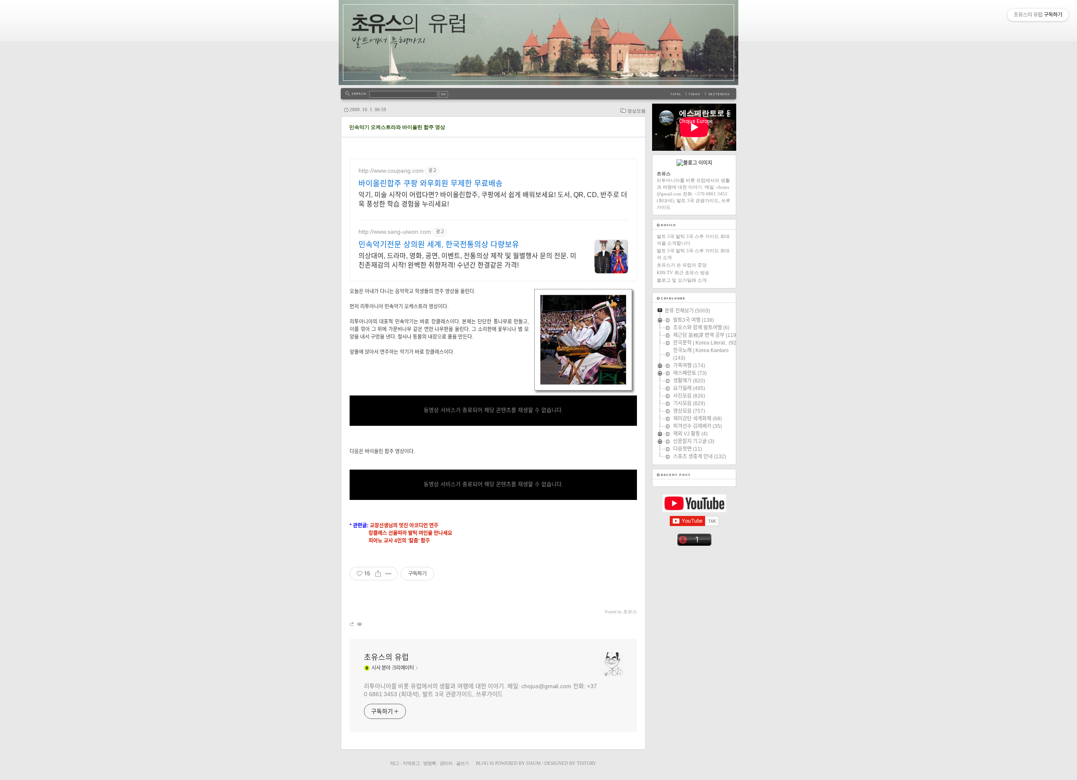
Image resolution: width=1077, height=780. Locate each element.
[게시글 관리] (388, 573)
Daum (533, 763)
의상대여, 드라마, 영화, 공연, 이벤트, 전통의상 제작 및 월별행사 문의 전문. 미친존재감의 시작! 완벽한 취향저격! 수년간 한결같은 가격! (467, 260)
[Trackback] (352, 624)
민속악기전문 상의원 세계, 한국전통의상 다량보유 (438, 244)
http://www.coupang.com (391, 170)
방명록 (429, 763)
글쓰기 (462, 763)
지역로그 (411, 763)
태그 (394, 763)
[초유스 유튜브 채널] (694, 510)
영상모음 (636, 110)
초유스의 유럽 (386, 657)
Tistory (586, 763)
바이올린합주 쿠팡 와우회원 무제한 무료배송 (430, 183)
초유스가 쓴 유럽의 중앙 (682, 264)
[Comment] (359, 624)
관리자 (446, 763)
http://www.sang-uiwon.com (394, 231)
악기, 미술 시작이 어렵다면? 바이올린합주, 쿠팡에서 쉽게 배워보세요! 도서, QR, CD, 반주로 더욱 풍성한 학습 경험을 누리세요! (492, 199)
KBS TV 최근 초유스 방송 (683, 272)
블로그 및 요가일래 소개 (682, 280)
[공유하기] (378, 573)
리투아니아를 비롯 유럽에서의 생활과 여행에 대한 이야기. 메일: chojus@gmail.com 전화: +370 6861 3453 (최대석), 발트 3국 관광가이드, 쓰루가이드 (480, 690)
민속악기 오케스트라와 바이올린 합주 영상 (397, 127)
